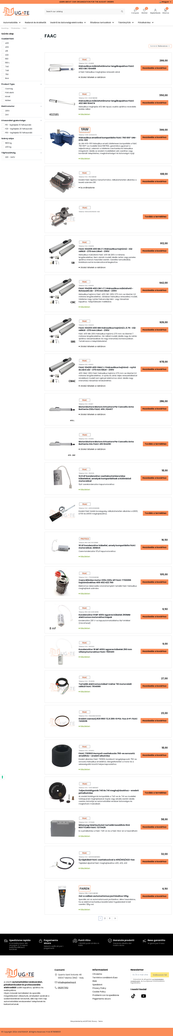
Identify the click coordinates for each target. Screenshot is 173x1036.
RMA (94, 981)
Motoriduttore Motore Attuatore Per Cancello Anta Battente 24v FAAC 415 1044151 (106, 442)
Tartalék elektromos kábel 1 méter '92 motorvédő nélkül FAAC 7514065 (105, 685)
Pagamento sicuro (101, 998)
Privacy (94, 1021)
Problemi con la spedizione (105, 995)
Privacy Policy (99, 988)
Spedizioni (97, 984)
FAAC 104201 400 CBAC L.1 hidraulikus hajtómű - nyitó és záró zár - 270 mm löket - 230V (107, 368)
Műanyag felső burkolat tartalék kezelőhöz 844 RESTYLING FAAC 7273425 (104, 826)
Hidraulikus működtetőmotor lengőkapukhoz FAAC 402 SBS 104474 (106, 102)
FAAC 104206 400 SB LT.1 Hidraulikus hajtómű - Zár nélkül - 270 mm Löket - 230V (105, 250)
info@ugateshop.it (67, 982)
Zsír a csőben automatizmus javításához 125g (103, 896)
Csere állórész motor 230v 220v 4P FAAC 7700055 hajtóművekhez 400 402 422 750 (105, 581)
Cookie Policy (99, 991)
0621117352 (63, 987)
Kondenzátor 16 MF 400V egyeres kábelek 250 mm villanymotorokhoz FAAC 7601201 (105, 650)
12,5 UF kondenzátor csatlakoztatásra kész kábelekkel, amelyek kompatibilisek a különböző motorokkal (105, 478)
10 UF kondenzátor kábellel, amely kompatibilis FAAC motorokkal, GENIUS (107, 546)
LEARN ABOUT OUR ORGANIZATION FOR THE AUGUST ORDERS (86, 2)
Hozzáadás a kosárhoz (154, 68)
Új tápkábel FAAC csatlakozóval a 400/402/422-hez (107, 859)
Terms (100, 1021)
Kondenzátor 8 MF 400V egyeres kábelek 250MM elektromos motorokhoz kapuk (104, 616)
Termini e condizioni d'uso (105, 977)
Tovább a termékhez (155, 216)
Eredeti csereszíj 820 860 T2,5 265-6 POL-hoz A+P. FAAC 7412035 (108, 720)
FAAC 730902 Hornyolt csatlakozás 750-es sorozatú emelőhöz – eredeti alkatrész (107, 754)
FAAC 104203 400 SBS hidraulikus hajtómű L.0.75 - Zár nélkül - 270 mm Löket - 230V (107, 329)
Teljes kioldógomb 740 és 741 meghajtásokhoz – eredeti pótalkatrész (109, 791)
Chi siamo (97, 974)
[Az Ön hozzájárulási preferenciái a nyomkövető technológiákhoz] (2, 777)
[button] (12, 22)
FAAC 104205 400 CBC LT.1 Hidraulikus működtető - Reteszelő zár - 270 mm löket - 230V (106, 289)
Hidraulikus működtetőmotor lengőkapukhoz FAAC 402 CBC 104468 (106, 67)
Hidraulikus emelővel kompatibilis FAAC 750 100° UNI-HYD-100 (107, 139)
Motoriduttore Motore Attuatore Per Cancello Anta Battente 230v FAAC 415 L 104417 (106, 408)
